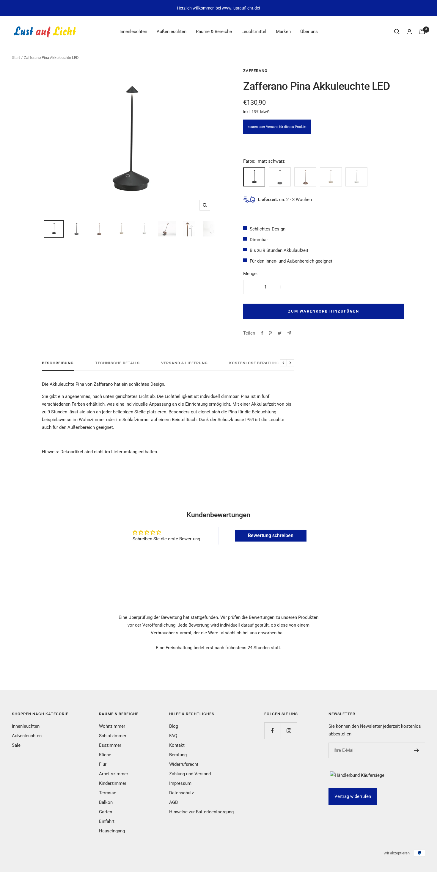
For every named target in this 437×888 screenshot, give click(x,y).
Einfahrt (106, 821)
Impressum (180, 783)
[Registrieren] (416, 750)
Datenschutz (181, 793)
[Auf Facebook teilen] (262, 333)
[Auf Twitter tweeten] (279, 333)
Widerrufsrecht (183, 764)
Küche (105, 754)
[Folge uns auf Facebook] (272, 730)
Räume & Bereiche (214, 31)
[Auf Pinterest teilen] (270, 333)
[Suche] (397, 31)
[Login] (409, 31)
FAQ (173, 735)
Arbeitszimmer (113, 773)
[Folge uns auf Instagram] (289, 730)
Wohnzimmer (112, 726)
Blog (173, 726)
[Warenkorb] (422, 31)
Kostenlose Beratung (254, 363)
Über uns (309, 31)
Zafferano (255, 70)
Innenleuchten (133, 31)
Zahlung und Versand (190, 773)
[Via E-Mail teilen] (289, 333)
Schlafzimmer (112, 735)
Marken (283, 31)
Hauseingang (112, 831)
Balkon (106, 802)
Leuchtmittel (253, 31)
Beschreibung (58, 363)
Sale (16, 745)
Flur (102, 764)
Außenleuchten (171, 31)
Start (16, 57)
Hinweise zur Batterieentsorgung (201, 812)
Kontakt (177, 745)
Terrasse (107, 793)
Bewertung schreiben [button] (270, 535)
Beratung (178, 754)
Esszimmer (110, 745)
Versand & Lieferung (184, 363)
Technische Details (117, 363)
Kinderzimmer (112, 783)
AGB (173, 802)
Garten (105, 812)
